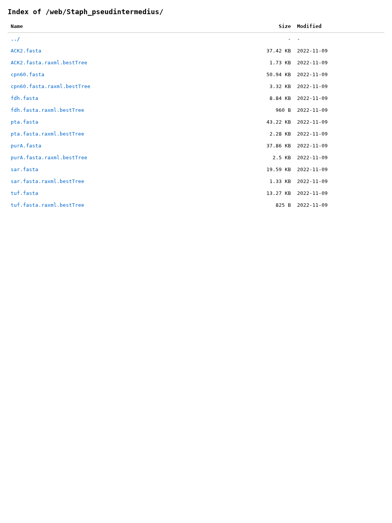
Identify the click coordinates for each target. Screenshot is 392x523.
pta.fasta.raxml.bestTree (47, 134)
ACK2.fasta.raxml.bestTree (49, 62)
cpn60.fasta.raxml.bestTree (50, 86)
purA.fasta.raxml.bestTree (49, 157)
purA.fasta (26, 146)
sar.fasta (24, 169)
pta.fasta (24, 122)
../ (15, 39)
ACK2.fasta (26, 51)
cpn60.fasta (27, 74)
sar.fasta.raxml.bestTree (47, 181)
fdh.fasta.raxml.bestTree (47, 110)
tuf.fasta (24, 193)
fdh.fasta (24, 98)
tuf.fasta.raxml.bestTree (47, 205)
